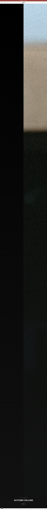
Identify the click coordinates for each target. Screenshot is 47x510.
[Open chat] (2, 508)
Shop (2, 2)
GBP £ (43, 2)
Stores (8, 2)
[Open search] (40, 2)
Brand (5, 2)
